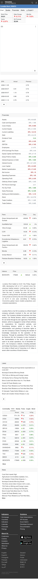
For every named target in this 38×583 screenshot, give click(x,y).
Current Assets (7, 129)
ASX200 (5, 444)
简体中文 (23, 562)
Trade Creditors (7, 200)
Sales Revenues (7, 191)
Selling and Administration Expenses (11, 194)
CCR (3, 232)
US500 (4, 415)
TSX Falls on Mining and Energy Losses (15, 375)
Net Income (6, 172)
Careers (4, 539)
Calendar (5, 524)
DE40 (4, 431)
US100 (4, 422)
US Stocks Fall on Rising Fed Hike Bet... (15, 489)
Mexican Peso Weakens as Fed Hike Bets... (16, 496)
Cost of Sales (6, 126)
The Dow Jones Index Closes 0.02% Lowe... (16, 484)
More (4, 464)
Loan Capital (6, 166)
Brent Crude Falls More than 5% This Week (16, 380)
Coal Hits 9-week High (9, 474)
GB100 (4, 428)
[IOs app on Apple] (26, 537)
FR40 (4, 435)
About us (4, 546)
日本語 (22, 564)
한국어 (22, 567)
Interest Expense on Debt (10, 160)
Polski (22, 557)
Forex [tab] (23, 409)
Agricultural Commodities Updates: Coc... (15, 477)
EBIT (3, 141)
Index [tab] (13, 409)
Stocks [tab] (18, 409)
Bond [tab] (33, 409)
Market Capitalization (9, 169)
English (4, 553)
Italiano (22, 555)
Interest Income (7, 163)
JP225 (4, 425)
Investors (4, 541)
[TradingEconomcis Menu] (2, 2)
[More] (3, 398)
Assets (4, 119)
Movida (4, 251)
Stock (4, 197)
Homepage (5, 517)
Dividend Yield (7, 138)
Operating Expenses (8, 175)
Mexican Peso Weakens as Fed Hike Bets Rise (17, 386)
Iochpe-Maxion (7, 255)
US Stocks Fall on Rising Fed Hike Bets (15, 378)
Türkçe (4, 564)
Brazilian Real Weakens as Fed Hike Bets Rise (17, 388)
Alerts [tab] (23, 10)
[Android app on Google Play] (26, 543)
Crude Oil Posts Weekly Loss (11, 383)
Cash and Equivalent (9, 123)
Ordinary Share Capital (9, 182)
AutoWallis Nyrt (7, 224)
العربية (4, 567)
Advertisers (5, 543)
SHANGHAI (6, 447)
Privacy (4, 548)
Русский (4, 562)
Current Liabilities (8, 132)
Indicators (5, 522)
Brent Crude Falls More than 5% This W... (15, 491)
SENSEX (5, 451)
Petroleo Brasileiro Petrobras (11, 258)
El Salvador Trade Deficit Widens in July (15, 391)
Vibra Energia (6, 228)
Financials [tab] (15, 10)
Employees (5, 147)
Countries (5, 519)
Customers (5, 536)
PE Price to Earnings (9, 185)
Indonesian (23, 560)
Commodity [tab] (6, 409)
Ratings (4, 529)
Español (4, 555)
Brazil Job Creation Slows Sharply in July (15, 394)
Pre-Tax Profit (6, 188)
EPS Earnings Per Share (10, 150)
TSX (3, 454)
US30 (4, 419)
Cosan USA (6, 235)
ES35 (4, 441)
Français (4, 560)
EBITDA (4, 144)
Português (5, 557)
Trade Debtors (6, 203)
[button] (36, 3)
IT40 (3, 438)
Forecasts (5, 527)
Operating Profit (7, 178)
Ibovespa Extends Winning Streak (13, 372)
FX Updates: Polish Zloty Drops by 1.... (14, 479)
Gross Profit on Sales (9, 157)
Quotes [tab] (8, 10)
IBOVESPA (5, 275)
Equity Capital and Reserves (11, 154)
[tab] (29, 10)
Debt (3, 135)
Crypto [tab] (28, 409)
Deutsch (23, 553)
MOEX (4, 457)
